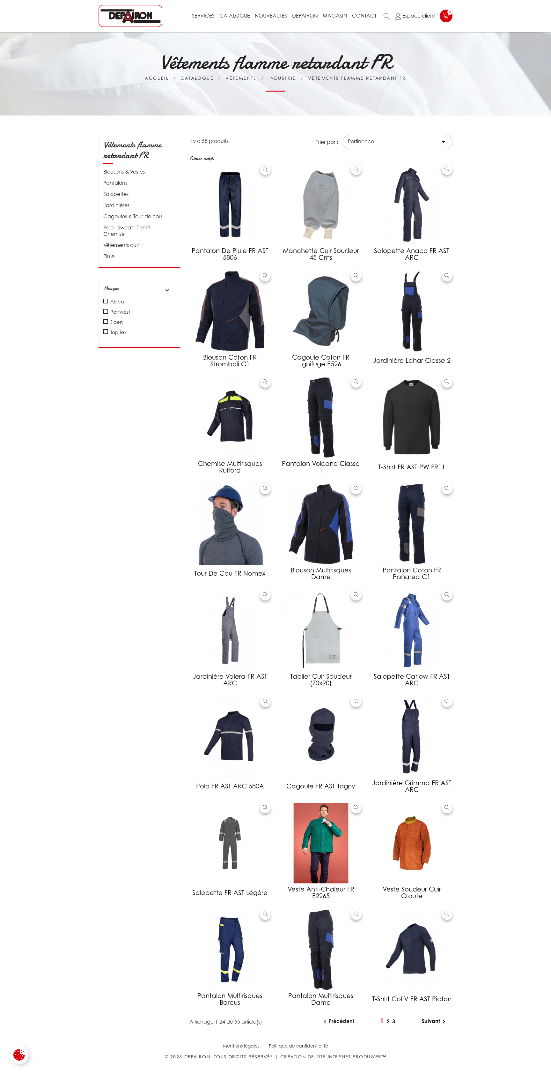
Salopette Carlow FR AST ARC (412, 680)
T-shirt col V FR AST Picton (412, 999)
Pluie (108, 256)
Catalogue (234, 15)
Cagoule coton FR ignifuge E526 (320, 361)
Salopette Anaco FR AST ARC (411, 254)
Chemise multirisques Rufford (230, 467)
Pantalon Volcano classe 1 (321, 467)
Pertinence (397, 142)
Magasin (335, 15)
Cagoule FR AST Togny (320, 786)
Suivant (435, 1022)
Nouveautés (271, 15)
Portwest (120, 312)
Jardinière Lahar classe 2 (412, 360)
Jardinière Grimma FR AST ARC (412, 786)
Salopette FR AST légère (230, 893)
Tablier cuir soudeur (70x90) (321, 680)
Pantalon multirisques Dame (320, 999)
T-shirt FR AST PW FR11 (411, 467)
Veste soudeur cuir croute (412, 892)
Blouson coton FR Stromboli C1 (230, 361)
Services (203, 15)
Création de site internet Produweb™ (333, 1056)
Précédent (337, 1022)
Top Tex (118, 332)
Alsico (117, 301)
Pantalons (115, 183)
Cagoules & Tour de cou (132, 216)
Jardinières (116, 205)
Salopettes (116, 194)
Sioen (116, 322)
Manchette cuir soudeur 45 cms (321, 254)
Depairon (305, 15)
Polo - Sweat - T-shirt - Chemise (128, 230)
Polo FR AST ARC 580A (230, 786)
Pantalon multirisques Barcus (229, 999)
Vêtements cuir (121, 245)
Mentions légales (241, 1045)
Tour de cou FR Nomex (230, 573)
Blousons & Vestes (124, 171)
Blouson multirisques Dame (321, 573)
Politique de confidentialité (298, 1045)
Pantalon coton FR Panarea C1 (412, 573)
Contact (364, 15)
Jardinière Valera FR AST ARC (230, 680)
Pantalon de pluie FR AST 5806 (230, 254)
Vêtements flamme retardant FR (132, 149)
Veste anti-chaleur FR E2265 (321, 892)
